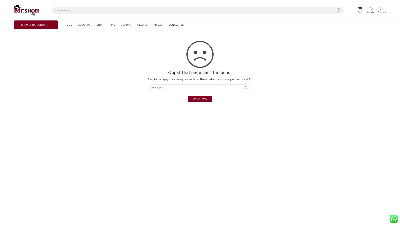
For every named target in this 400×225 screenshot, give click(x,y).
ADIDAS (158, 25)
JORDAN (126, 25)
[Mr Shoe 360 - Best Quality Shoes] (26, 10)
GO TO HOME (200, 99)
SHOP (100, 25)
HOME (68, 25)
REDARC (142, 25)
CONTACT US (176, 25)
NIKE (112, 25)
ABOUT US (84, 25)
